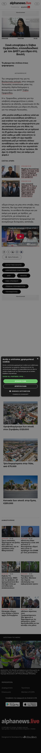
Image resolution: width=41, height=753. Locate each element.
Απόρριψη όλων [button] (20, 386)
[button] (20, 376)
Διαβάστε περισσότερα (10, 373)
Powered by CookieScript (20, 394)
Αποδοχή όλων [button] (20, 381)
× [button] (37, 359)
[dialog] (20, 376)
